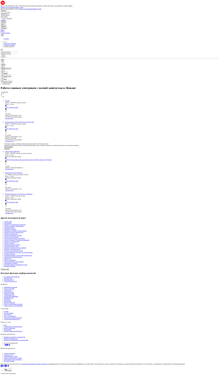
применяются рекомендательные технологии (34, 364)
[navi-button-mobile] (2, 35)
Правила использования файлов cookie (30, 9)
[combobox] (9, 52)
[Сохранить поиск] (2, 60)
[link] (4, 26)
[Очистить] (3, 56)
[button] (2, 30)
